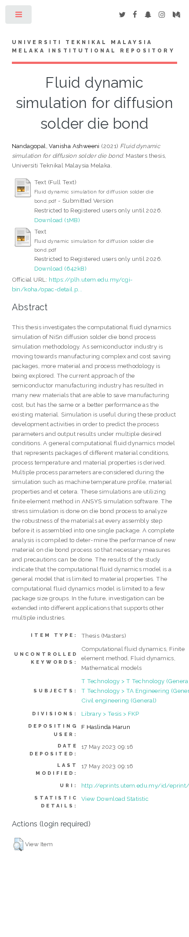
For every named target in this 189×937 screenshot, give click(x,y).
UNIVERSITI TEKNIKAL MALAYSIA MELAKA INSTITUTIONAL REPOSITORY (93, 46)
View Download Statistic (115, 798)
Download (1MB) (57, 219)
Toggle (19, 16)
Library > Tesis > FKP (110, 713)
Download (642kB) (60, 268)
